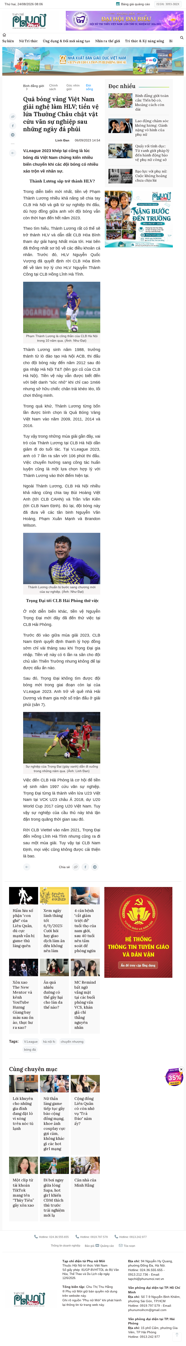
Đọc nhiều (121, 86)
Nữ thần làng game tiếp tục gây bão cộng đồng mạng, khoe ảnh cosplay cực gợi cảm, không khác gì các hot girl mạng (54, 1123)
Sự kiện (8, 41)
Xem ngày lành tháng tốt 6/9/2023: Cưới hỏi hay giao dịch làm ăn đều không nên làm (54, 930)
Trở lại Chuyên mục (26, 867)
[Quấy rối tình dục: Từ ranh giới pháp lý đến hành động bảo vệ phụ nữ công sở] (120, 151)
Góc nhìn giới (73, 87)
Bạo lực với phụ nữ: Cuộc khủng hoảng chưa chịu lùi (151, 176)
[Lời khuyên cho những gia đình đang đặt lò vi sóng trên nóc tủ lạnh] (23, 1083)
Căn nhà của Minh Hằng (85, 1183)
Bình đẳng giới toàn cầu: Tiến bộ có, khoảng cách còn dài (152, 102)
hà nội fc (49, 1041)
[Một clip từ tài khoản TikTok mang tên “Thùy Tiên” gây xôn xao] (23, 1165)
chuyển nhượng (72, 1041)
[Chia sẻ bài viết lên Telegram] (12, 134)
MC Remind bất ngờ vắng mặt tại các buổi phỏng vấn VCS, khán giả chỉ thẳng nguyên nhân (85, 1005)
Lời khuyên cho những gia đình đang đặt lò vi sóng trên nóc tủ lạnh (23, 1113)
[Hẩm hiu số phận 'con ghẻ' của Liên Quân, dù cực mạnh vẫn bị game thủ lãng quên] (23, 895)
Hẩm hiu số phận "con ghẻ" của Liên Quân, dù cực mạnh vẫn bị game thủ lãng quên (23, 928)
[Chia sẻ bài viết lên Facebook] (12, 125)
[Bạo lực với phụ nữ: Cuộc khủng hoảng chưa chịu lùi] (120, 176)
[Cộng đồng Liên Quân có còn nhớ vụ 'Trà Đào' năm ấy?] (85, 1083)
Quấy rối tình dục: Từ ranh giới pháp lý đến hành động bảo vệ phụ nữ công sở (152, 153)
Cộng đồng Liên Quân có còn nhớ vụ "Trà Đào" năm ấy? (84, 1111)
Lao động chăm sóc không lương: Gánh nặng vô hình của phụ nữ (152, 128)
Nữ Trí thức (28, 41)
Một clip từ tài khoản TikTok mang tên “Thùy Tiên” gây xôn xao (23, 1193)
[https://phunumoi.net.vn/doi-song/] (12, 153)
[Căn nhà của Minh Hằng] (85, 1165)
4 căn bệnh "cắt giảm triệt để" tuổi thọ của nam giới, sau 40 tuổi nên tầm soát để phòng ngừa (85, 930)
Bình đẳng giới (33, 86)
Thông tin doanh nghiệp (65, 1245)
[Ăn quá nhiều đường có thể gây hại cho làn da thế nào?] (54, 967)
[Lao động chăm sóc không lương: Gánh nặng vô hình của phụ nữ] (120, 126)
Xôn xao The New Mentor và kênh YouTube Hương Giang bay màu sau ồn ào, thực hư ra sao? (23, 1005)
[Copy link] (12, 116)
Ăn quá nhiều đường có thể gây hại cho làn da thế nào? (53, 995)
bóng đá (30, 1049)
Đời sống (89, 87)
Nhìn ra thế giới (107, 41)
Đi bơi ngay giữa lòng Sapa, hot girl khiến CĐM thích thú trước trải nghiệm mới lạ (54, 1198)
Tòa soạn (129, 1245)
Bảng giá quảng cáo (135, 4)
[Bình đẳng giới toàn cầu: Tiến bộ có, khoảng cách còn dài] (120, 100)
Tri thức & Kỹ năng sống (144, 41)
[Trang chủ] (4, 35)
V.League (31, 1041)
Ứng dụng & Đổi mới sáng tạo (66, 41)
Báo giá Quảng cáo (99, 1245)
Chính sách (53, 87)
